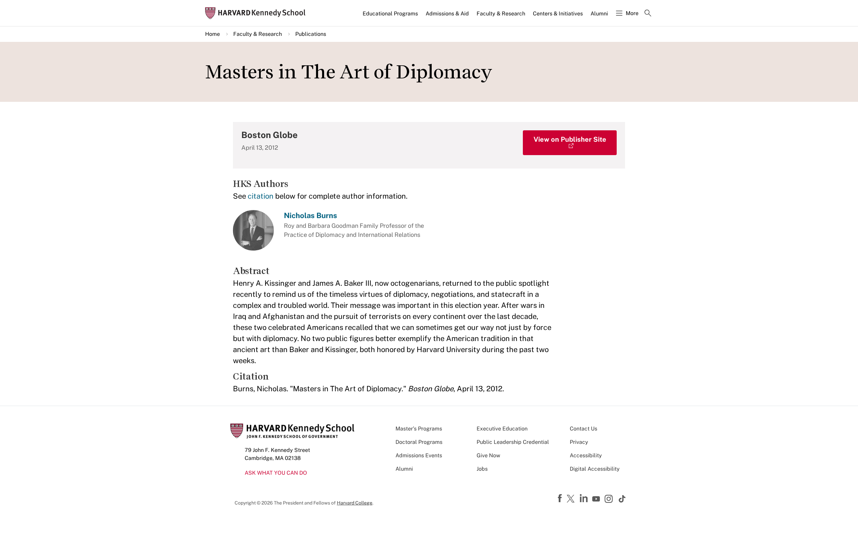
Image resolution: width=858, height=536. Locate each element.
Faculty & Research (501, 13)
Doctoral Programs (418, 442)
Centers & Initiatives (558, 13)
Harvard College (354, 503)
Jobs (482, 469)
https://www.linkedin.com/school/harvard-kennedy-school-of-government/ (584, 498)
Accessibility (586, 455)
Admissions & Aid (447, 13)
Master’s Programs (418, 428)
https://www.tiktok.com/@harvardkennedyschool (622, 499)
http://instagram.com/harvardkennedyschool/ (610, 499)
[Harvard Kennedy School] (257, 13)
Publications (310, 34)
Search (648, 13)
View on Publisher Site (570, 139)
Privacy (579, 442)
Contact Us (583, 428)
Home (212, 34)
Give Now (488, 455)
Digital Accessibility (595, 469)
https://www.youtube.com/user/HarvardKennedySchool (597, 499)
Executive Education (502, 428)
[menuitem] (390, 16)
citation (260, 196)
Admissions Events (418, 455)
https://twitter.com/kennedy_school (572, 499)
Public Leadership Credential (513, 442)
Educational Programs (390, 13)
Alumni (599, 13)
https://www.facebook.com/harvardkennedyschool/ (561, 498)
